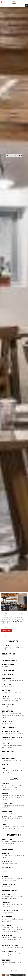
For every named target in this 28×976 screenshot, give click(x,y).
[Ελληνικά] (4, 2)
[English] (1, 2)
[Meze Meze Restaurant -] (14, 2)
